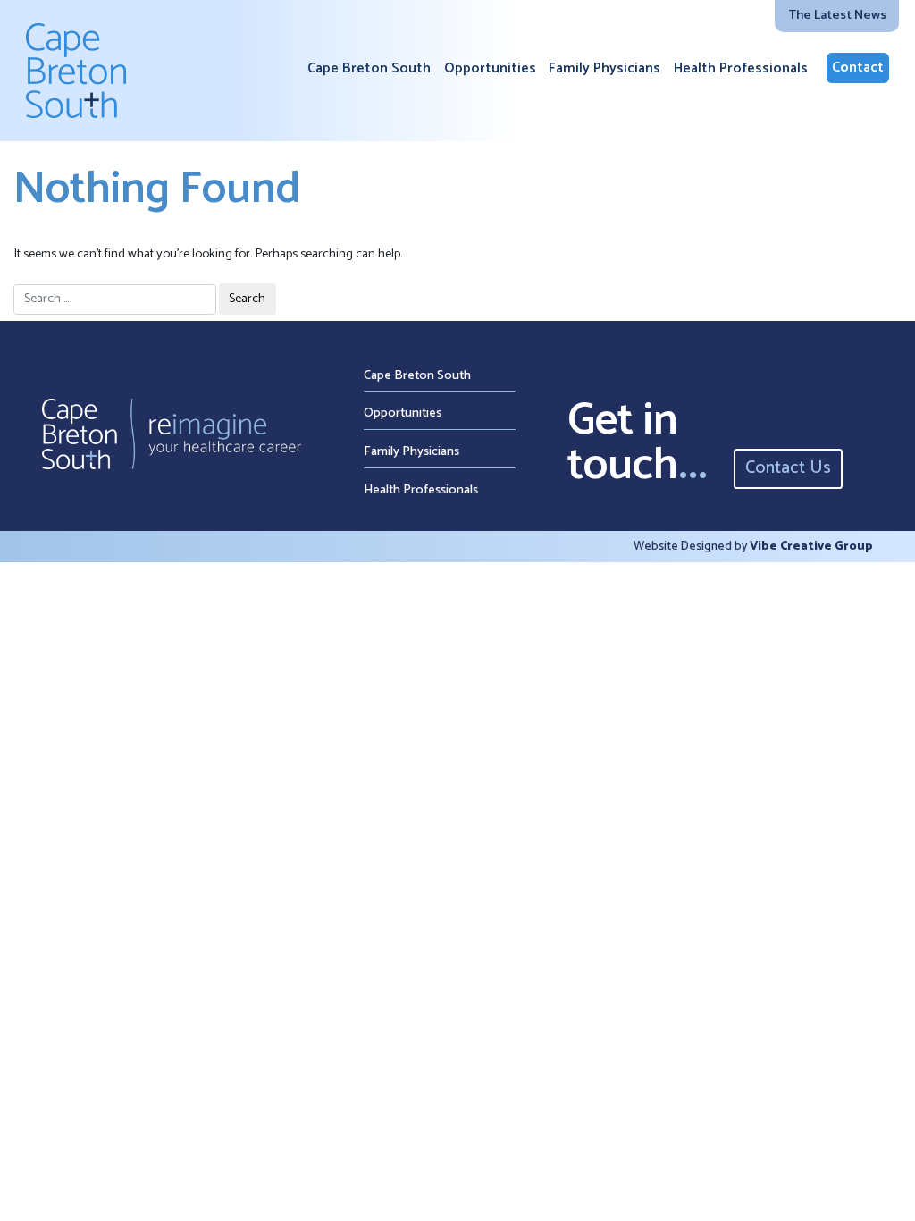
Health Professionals (741, 68)
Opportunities (490, 68)
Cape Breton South (369, 68)
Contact (858, 68)
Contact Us (788, 468)
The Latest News (837, 15)
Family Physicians (604, 68)
